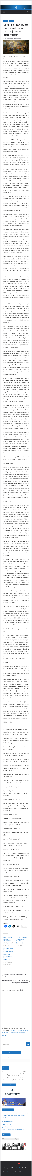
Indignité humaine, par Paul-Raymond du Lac (16, 975)
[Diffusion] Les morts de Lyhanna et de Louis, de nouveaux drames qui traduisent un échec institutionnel (15, 1115)
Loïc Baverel (18, 38)
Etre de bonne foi (6, 1124)
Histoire (6, 21)
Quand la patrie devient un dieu (11, 1127)
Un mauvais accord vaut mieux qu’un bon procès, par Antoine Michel (15, 982)
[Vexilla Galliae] (16, 6)
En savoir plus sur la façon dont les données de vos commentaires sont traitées (15, 1033)
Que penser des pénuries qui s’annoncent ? (7, 939)
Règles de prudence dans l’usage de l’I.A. (13, 1129)
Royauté (12, 21)
